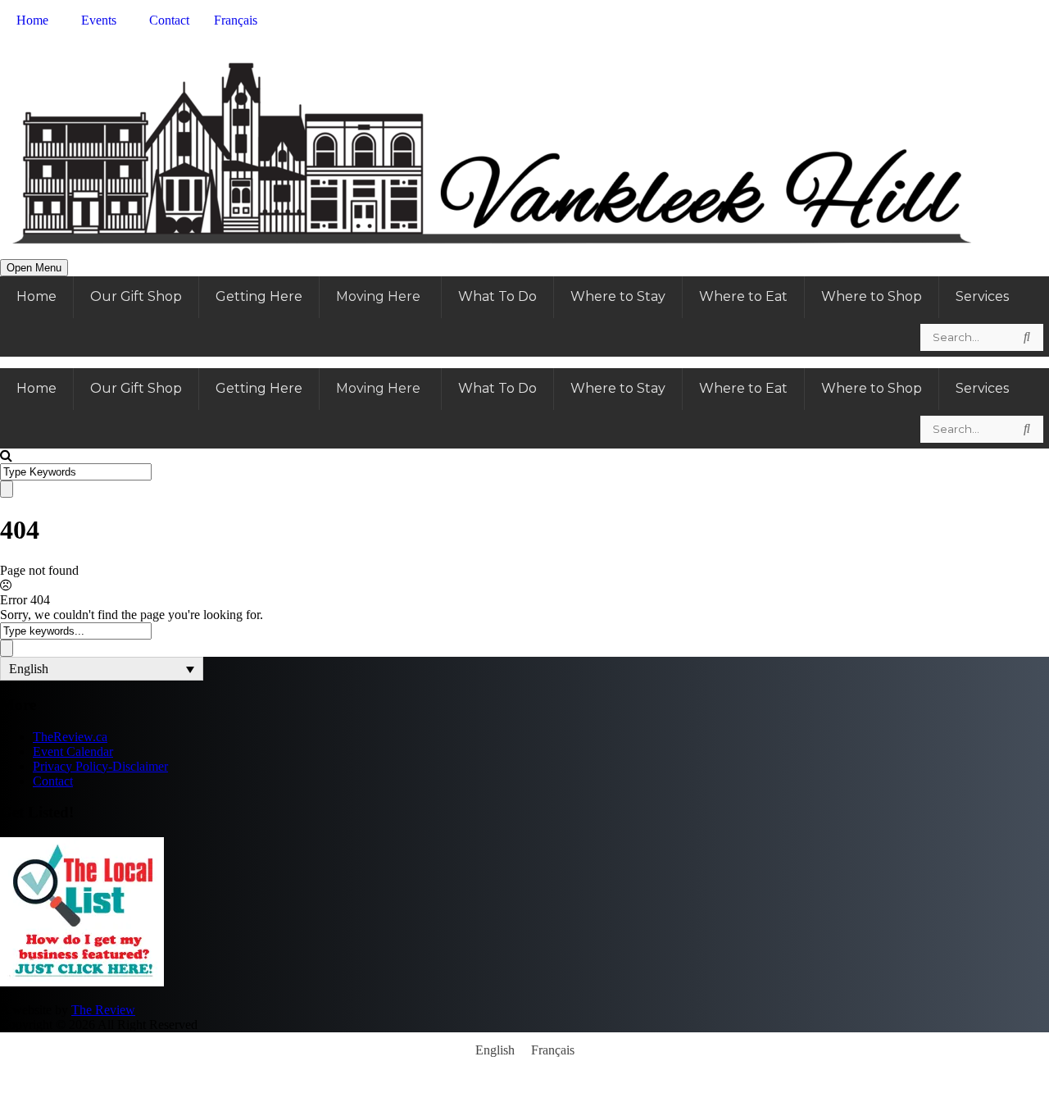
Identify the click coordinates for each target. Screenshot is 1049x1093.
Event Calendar (73, 751)
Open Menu (34, 268)
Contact (53, 781)
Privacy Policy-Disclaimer (100, 766)
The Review (103, 1010)
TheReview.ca (70, 737)
